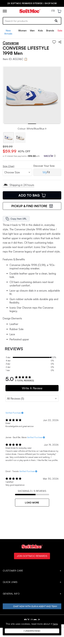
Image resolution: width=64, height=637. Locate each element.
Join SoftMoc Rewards (32, 555)
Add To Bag (29, 195)
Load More (32, 502)
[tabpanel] (32, 95)
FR (53, 10)
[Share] (60, 42)
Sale (60, 30)
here (55, 623)
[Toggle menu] (5, 11)
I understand (32, 630)
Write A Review (32, 388)
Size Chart (8, 166)
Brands (50, 30)
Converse (11, 43)
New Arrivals (8, 32)
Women (22, 30)
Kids (40, 30)
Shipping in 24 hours (22, 185)
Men (32, 30)
